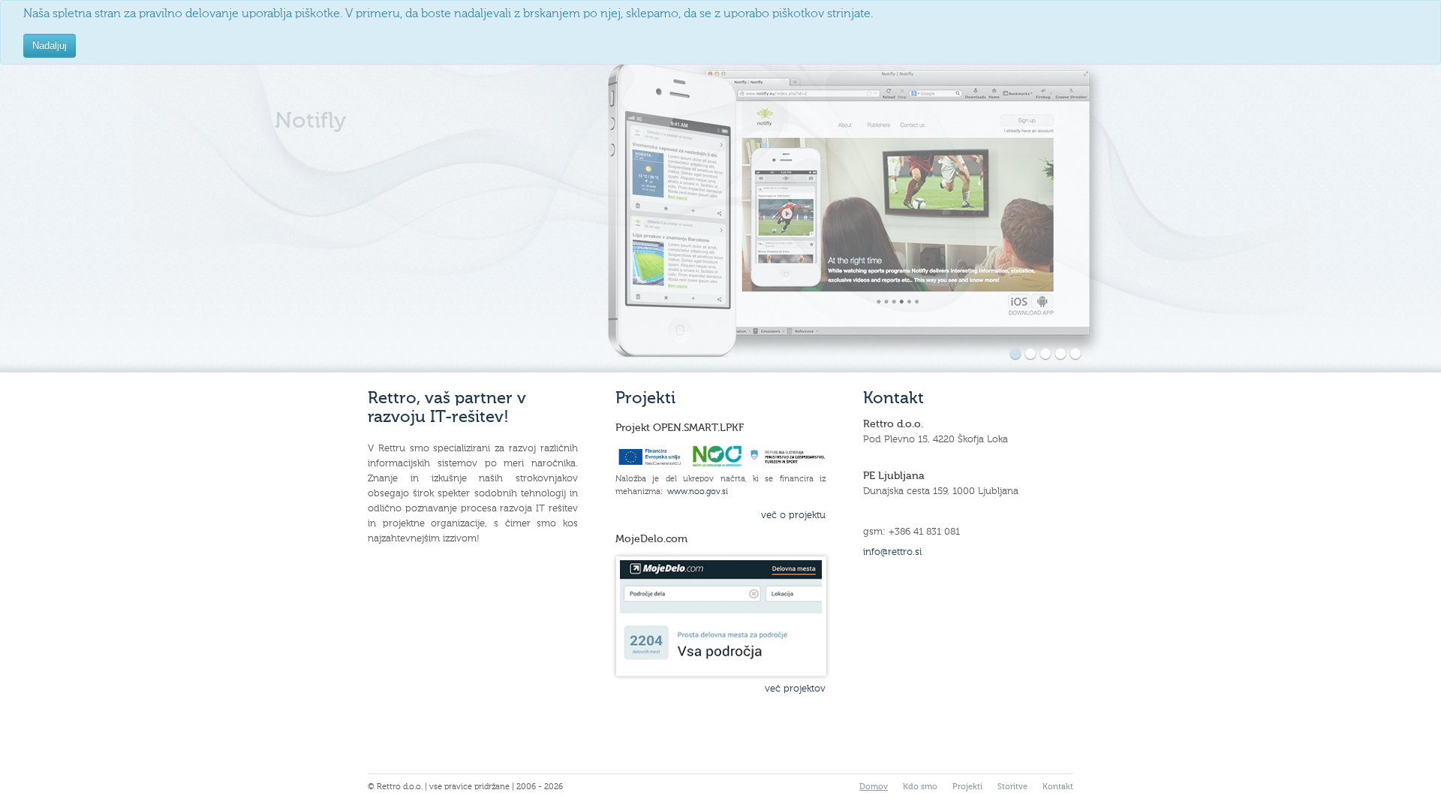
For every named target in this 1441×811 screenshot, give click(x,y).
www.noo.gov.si (697, 491)
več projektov (795, 688)
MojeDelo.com (651, 538)
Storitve (1012, 786)
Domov (873, 786)
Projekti (967, 786)
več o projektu (793, 515)
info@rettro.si (892, 552)
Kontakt (1057, 786)
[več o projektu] (720, 464)
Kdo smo (920, 786)
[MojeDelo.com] (721, 616)
